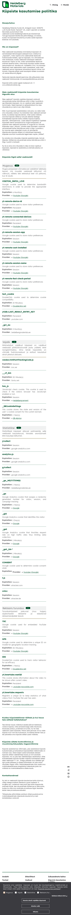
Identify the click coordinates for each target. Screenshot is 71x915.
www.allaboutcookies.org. (11, 85)
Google (16, 508)
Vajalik (6, 342)
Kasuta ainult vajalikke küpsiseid (34, 900)
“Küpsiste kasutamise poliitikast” (49, 889)
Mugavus (8, 165)
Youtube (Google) (20, 195)
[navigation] (68, 767)
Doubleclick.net (19, 306)
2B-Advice (17, 418)
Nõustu (35, 912)
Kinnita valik (35, 906)
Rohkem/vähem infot (59, 896)
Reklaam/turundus (13, 608)
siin (17, 760)
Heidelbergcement (20, 400)
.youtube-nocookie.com (23, 687)
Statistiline (9, 428)
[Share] (68, 770)
